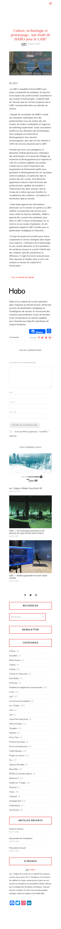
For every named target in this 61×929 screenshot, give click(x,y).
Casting (12, 669)
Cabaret (12, 665)
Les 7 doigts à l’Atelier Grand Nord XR (25, 488)
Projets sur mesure (17, 756)
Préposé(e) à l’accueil (17, 848)
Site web (12, 412)
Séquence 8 (14, 778)
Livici (11, 710)
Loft (10, 715)
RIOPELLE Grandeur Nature (20, 774)
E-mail (12, 402)
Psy (10, 760)
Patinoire (12, 733)
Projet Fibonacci (15, 751)
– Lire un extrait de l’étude (22, 277)
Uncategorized (15, 801)
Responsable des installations (20, 838)
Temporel (13, 787)
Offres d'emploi (15, 724)
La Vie (11, 692)
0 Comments (14, 337)
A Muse (12, 651)
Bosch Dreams (15, 660)
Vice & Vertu (14, 810)
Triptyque (13, 796)
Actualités (13, 656)
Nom (11, 392)
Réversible (13, 769)
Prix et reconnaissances (18, 747)
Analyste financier (16, 829)
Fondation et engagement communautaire (26, 688)
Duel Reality (14, 678)
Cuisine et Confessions (18, 674)
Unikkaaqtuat (14, 806)
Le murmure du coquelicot (19, 701)
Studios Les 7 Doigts (17, 783)
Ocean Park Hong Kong (18, 719)
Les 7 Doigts (14, 706)
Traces (11, 792)
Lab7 (24, 44)
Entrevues (13, 683)
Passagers (13, 728)
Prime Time (14, 737)
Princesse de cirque (17, 742)
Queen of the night (16, 765)
